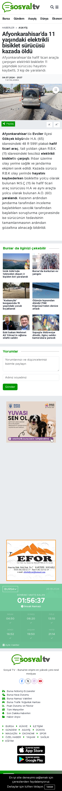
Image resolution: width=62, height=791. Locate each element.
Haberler (8, 28)
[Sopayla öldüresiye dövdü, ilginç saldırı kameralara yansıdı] (45, 322)
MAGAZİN (11, 733)
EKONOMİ (28, 733)
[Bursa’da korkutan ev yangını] (45, 261)
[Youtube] (40, 681)
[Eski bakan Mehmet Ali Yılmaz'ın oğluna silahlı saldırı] (16, 322)
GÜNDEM (11, 730)
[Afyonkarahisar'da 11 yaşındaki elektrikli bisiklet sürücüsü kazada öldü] (31, 102)
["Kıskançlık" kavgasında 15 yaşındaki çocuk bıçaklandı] (16, 290)
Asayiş (32, 18)
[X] (28, 681)
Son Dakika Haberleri (18, 713)
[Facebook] (22, 681)
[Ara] (52, 7)
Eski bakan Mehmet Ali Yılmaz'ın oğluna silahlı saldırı (14, 335)
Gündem (19, 18)
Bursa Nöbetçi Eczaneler (21, 691)
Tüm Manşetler (15, 709)
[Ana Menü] (57, 7)
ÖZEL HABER (13, 737)
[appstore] (31, 750)
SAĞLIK (45, 737)
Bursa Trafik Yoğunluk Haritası (23, 702)
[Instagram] (34, 681)
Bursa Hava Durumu (18, 695)
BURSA (9, 726)
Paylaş (10, 124)
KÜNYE (23, 726)
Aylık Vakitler (12, 645)
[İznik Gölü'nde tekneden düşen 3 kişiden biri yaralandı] (16, 261)
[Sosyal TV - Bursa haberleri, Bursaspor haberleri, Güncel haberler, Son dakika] (21, 7)
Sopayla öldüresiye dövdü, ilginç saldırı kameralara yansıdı (44, 335)
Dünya (44, 18)
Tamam (49, 787)
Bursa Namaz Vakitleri (19, 698)
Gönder (10, 386)
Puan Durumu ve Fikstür (20, 706)
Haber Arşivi (13, 717)
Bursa (6, 18)
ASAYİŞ (23, 28)
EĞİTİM (9, 741)
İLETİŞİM (38, 726)
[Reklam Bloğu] (31, 560)
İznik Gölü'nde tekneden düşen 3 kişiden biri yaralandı (15, 274)
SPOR (43, 733)
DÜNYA (40, 730)
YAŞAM (30, 737)
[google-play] (31, 760)
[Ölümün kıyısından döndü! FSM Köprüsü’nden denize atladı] (45, 290)
